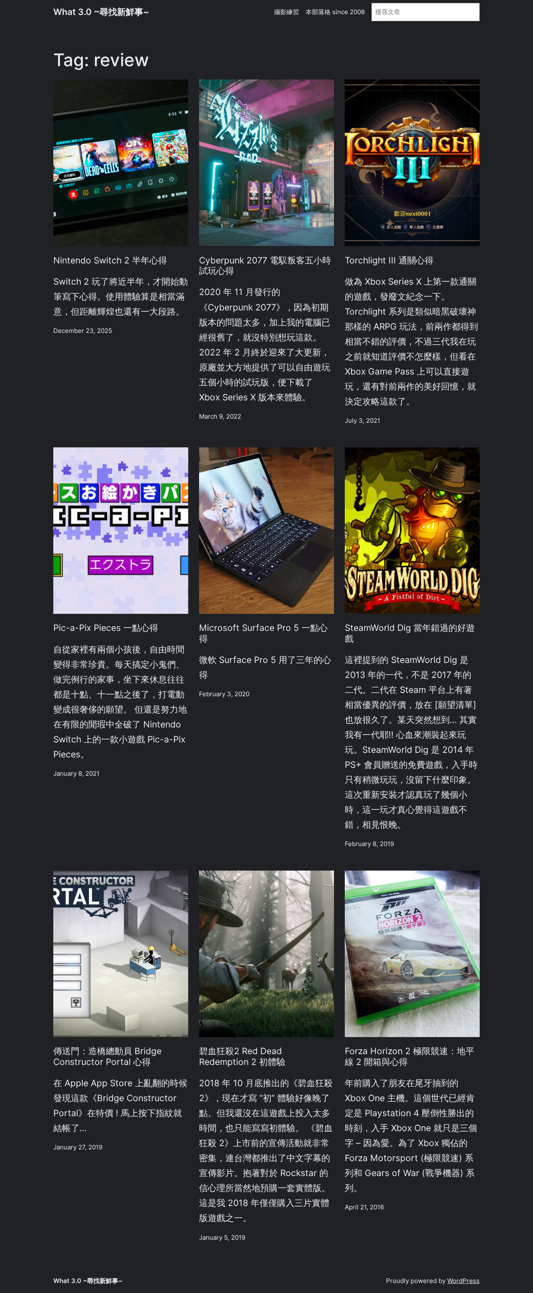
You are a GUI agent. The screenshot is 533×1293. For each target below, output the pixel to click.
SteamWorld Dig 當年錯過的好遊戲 (410, 633)
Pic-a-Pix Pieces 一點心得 (105, 628)
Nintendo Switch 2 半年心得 (110, 260)
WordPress (463, 1281)
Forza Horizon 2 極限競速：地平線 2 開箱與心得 (409, 1056)
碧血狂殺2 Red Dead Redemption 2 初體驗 (242, 1056)
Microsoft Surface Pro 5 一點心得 (263, 633)
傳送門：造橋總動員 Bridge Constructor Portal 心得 (107, 1056)
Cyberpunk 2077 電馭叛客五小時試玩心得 (265, 265)
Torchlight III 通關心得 (389, 260)
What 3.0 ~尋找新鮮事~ (101, 11)
